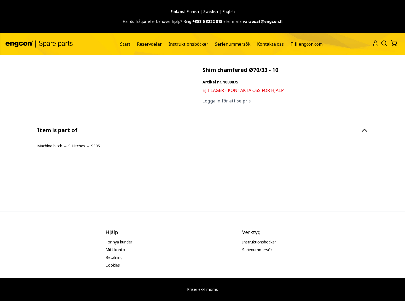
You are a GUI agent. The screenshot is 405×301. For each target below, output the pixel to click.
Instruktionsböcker (188, 44)
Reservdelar (149, 44)
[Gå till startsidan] (39, 43)
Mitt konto (115, 249)
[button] (203, 130)
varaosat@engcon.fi (263, 21)
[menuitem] (125, 44)
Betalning (114, 257)
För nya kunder (119, 242)
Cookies (113, 265)
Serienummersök (232, 44)
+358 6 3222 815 (207, 21)
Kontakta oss (270, 44)
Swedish (210, 11)
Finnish (193, 11)
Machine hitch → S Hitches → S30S (68, 145)
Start (125, 44)
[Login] (375, 43)
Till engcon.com (306, 44)
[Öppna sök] (383, 42)
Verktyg (251, 232)
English (228, 11)
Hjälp (112, 232)
